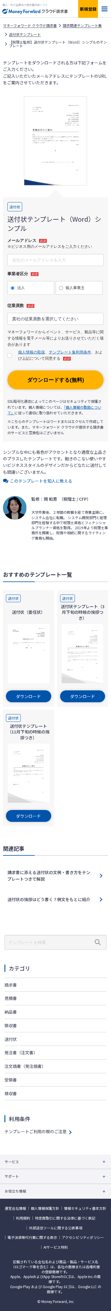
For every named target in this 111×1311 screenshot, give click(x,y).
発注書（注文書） (21, 1052)
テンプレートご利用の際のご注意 (35, 1131)
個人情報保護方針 (45, 1208)
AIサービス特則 (56, 1247)
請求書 (10, 985)
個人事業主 (75, 288)
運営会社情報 (15, 1208)
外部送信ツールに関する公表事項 (55, 1228)
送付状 (10, 1039)
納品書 (10, 1012)
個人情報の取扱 (31, 352)
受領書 (10, 1080)
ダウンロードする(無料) (55, 380)
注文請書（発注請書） (25, 1066)
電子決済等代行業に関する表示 (32, 1237)
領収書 (10, 1025)
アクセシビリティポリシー (83, 1237)
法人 (21, 288)
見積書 (10, 998)
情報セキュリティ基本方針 (85, 1208)
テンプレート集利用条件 (70, 352)
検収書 (10, 1093)
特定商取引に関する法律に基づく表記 (65, 1218)
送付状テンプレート (25, 34)
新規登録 (88, 9)
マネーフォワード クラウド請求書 (30, 25)
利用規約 (23, 1218)
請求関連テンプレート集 (82, 25)
